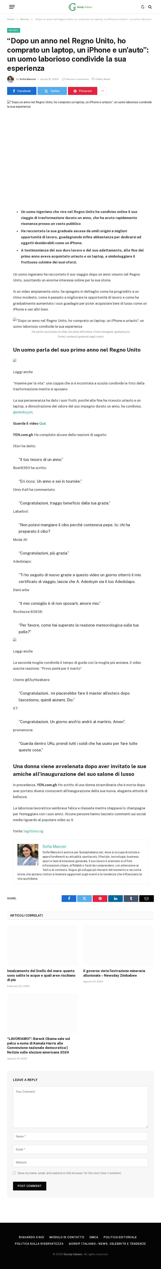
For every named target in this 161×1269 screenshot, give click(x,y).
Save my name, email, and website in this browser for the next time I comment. (70, 1173)
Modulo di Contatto (66, 1237)
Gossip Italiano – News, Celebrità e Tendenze (107, 1243)
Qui (42, 423)
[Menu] (12, 7)
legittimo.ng (33, 831)
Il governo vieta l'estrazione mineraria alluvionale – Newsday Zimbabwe (114, 973)
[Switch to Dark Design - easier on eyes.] (142, 7)
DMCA (94, 1237)
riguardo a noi (31, 1237)
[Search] (149, 7)
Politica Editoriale (120, 1237)
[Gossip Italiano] (80, 7)
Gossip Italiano (73, 1254)
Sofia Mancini (28, 79)
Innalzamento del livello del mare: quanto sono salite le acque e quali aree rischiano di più (41, 975)
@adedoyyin (22, 412)
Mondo (13, 30)
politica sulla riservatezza (39, 1243)
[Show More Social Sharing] (102, 91)
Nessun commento (77, 79)
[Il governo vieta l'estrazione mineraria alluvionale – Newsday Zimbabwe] (118, 945)
